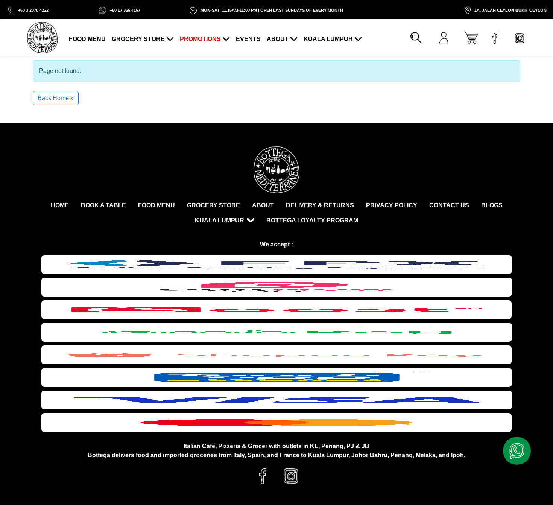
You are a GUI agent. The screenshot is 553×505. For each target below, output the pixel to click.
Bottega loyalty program (312, 220)
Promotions (200, 39)
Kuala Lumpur (328, 39)
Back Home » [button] (56, 98)
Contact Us (449, 205)
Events (248, 39)
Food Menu (87, 39)
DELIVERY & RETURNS (320, 205)
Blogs (492, 205)
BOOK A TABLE (103, 205)
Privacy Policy (391, 205)
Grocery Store (138, 39)
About (278, 39)
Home (60, 205)
